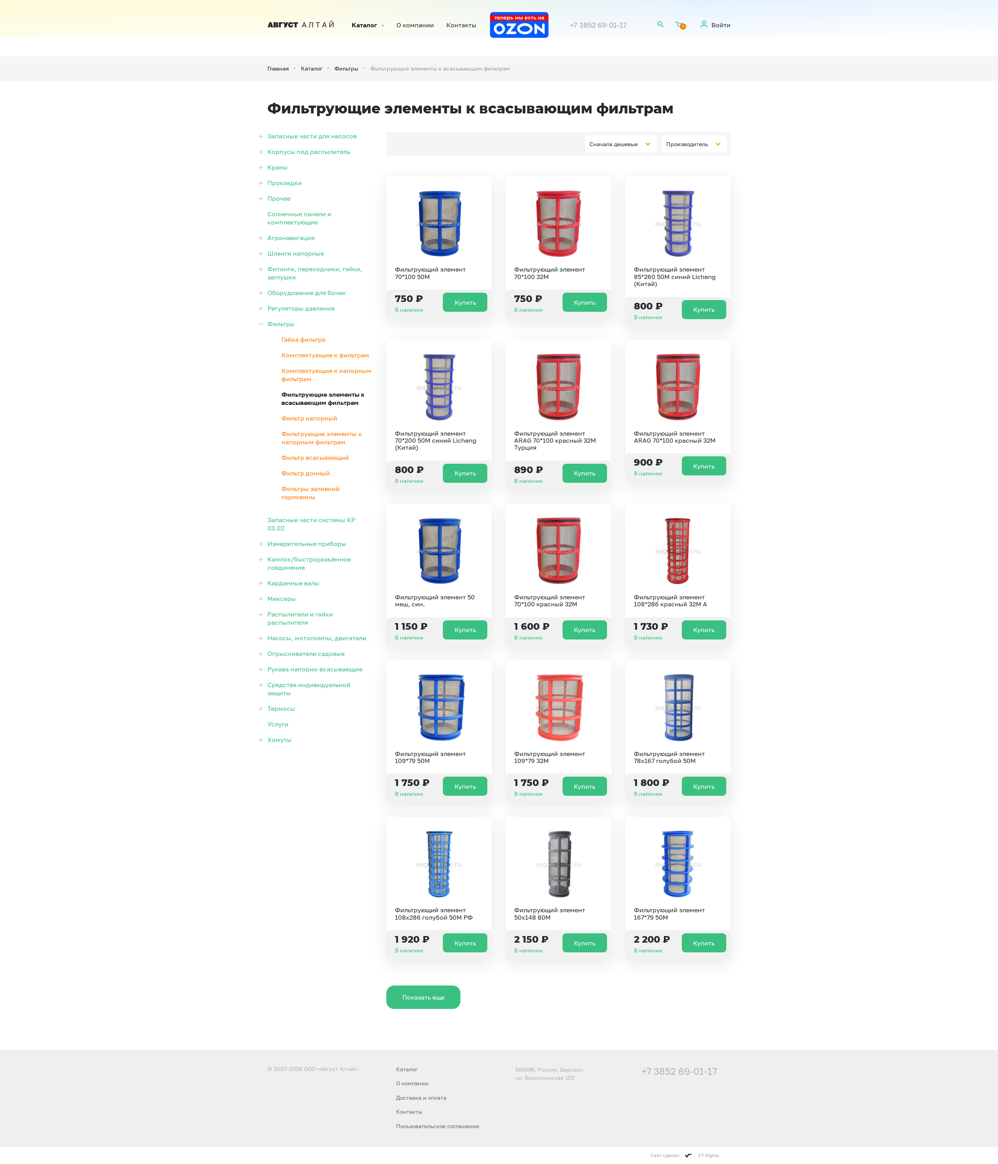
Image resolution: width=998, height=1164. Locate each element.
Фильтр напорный (309, 418)
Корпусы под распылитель (308, 151)
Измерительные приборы (306, 544)
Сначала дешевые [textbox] (613, 144)
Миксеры (281, 598)
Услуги (277, 724)
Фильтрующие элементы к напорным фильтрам (321, 438)
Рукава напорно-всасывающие (315, 669)
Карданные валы (293, 583)
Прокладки (284, 183)
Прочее (278, 198)
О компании (415, 25)
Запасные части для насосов (312, 136)
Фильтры (346, 68)
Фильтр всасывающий (315, 457)
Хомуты (279, 740)
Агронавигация (291, 238)
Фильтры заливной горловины (310, 493)
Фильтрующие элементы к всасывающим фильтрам (323, 398)
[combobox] (621, 143)
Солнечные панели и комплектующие (299, 218)
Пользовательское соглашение (437, 1126)
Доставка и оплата (421, 1097)
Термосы (281, 708)
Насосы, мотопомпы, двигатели (316, 638)
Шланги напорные (295, 253)
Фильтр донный (305, 473)
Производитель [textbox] (687, 144)
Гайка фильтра (303, 339)
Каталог (364, 25)
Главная (278, 68)
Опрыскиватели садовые (306, 653)
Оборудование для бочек (306, 293)
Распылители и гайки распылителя (300, 618)
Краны (277, 167)
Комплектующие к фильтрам (325, 355)
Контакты (461, 25)
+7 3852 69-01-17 (598, 25)
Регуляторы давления (300, 308)
